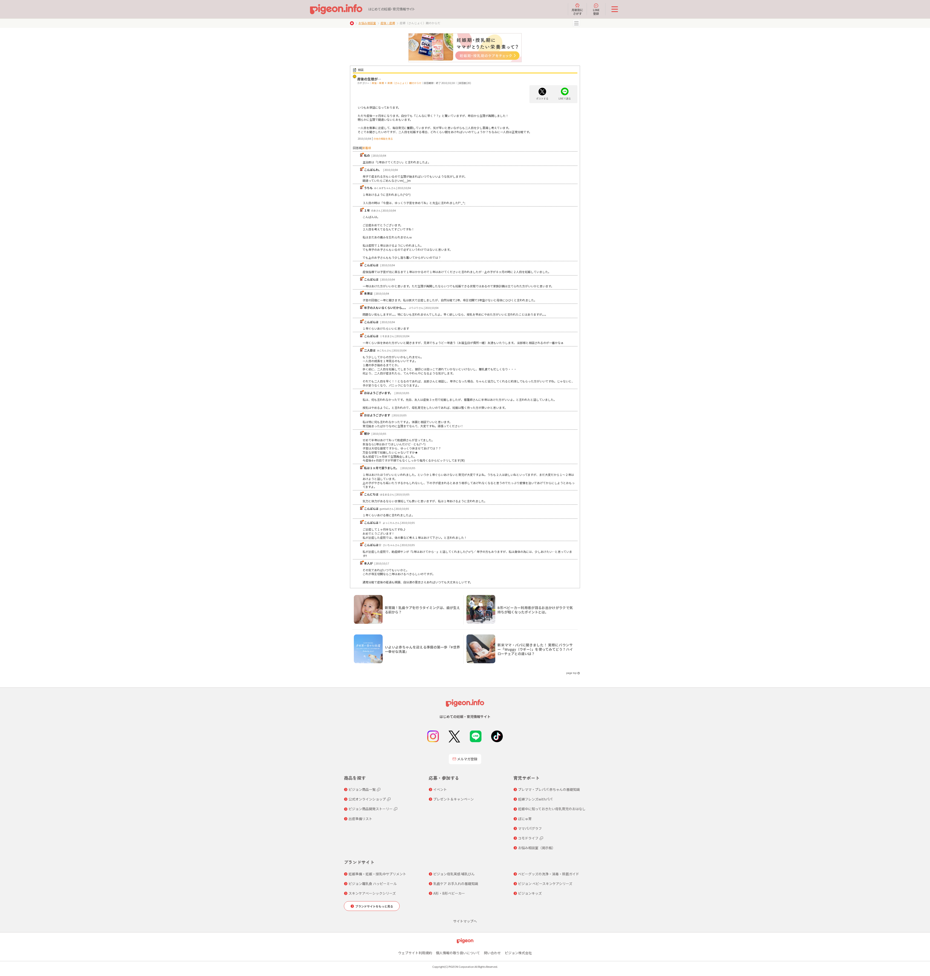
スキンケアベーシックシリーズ (372, 893)
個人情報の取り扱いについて (458, 952)
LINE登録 (596, 11)
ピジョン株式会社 (518, 952)
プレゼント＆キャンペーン (453, 799)
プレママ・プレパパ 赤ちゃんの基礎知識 (549, 789)
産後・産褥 (387, 23)
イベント (440, 789)
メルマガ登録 (467, 758)
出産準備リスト (360, 818)
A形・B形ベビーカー (449, 893)
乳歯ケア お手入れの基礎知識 (455, 883)
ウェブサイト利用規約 (415, 952)
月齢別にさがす (577, 11)
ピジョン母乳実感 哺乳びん (454, 873)
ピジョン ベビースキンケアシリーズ (545, 883)
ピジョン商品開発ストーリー (371, 808)
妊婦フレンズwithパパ (535, 799)
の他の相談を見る (383, 138)
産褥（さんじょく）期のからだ (404, 83)
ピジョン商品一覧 (362, 789)
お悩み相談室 (367, 23)
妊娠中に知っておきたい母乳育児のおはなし (552, 808)
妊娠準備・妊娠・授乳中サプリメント (377, 873)
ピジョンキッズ (530, 893)
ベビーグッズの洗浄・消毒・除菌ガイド (548, 873)
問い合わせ (492, 952)
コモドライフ (528, 838)
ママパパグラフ (530, 828)
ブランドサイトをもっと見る (374, 906)
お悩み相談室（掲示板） (536, 847)
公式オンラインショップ (367, 799)
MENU (576, 23)
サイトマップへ (465, 921)
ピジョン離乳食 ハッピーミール (373, 883)
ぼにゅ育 (525, 818)
